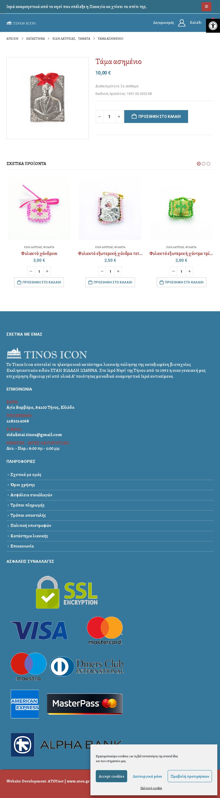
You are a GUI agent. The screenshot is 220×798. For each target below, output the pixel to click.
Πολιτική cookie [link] (151, 788)
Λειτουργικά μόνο (147, 776)
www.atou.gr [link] (78, 781)
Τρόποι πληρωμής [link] (27, 505)
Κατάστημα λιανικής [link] (29, 536)
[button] (198, 163)
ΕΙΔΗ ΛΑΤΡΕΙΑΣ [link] (33, 247)
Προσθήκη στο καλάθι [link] (42, 282)
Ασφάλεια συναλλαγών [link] (31, 495)
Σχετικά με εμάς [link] (25, 474)
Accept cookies (111, 776)
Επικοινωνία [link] (22, 546)
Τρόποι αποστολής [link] (28, 515)
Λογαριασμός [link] (163, 22)
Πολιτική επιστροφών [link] (30, 525)
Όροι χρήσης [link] (22, 485)
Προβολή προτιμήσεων (190, 776)
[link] (213, 26)
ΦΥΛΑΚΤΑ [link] (48, 247)
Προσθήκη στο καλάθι (159, 116)
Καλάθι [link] (195, 22)
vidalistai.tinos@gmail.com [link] (34, 435)
